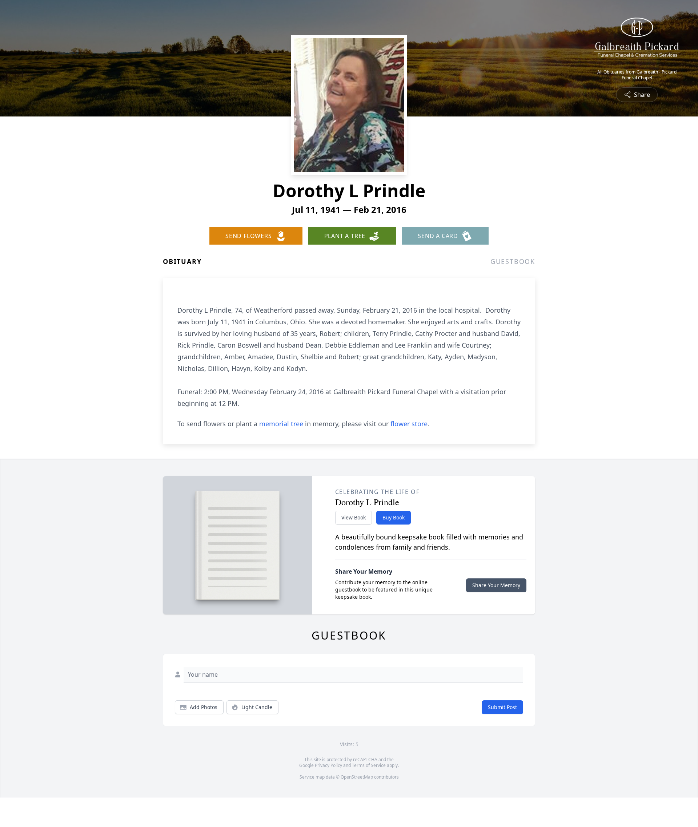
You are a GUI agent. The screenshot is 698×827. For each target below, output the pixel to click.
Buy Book (393, 517)
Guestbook (512, 261)
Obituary (182, 261)
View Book (353, 517)
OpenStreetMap (357, 777)
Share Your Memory (496, 585)
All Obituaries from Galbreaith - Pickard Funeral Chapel (637, 75)
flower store (409, 423)
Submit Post (502, 707)
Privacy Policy (328, 765)
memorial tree (281, 423)
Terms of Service (369, 765)
